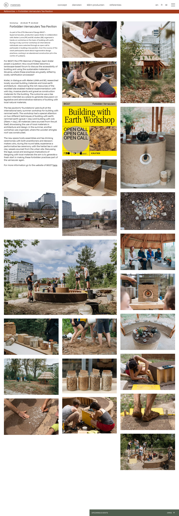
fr (162, 4)
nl (166, 4)
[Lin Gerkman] (89, 39)
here (55, 165)
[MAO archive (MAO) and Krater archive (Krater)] (89, 79)
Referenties (9, 11)
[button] (173, 4)
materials (15, 4)
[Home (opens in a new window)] (6, 5)
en (157, 4)
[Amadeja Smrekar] (147, 62)
